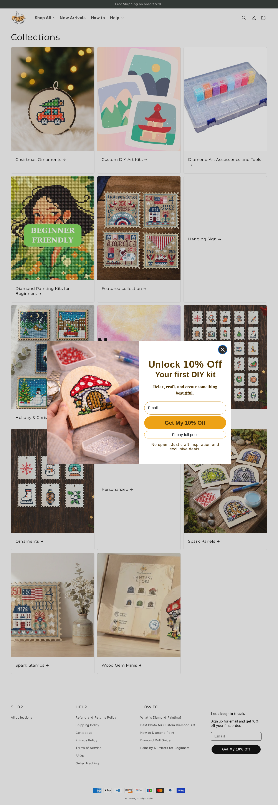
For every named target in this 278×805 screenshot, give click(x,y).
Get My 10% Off (185, 423)
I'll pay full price (185, 435)
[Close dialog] (222, 349)
